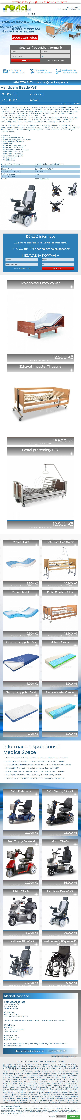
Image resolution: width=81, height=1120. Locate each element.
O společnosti (33, 1061)
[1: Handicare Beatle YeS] (57, 189)
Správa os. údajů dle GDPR (55, 60)
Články (56, 1061)
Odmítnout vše (61, 1116)
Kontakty (50, 1061)
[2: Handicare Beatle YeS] (73, 189)
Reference (42, 1061)
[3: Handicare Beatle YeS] (57, 205)
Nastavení (52, 1116)
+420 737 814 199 (23, 82)
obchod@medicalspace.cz (52, 82)
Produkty (24, 1061)
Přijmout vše (73, 1117)
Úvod (18, 1061)
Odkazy (61, 1061)
